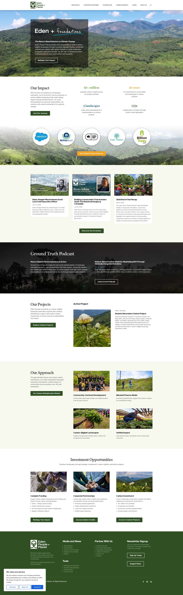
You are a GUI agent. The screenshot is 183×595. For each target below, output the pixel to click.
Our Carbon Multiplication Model (46, 393)
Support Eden (135, 564)
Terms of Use (68, 571)
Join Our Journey (40, 113)
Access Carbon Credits (85, 520)
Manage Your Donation (71, 565)
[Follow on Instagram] (147, 581)
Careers (98, 556)
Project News (68, 548)
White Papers (68, 546)
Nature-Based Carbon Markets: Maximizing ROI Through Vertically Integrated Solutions (120, 263)
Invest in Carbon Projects (129, 520)
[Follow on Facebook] (143, 581)
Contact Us (100, 554)
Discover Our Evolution (91, 231)
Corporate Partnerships (103, 548)
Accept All (37, 587)
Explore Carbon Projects (43, 325)
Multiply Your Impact (46, 60)
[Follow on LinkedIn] (150, 581)
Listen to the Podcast (106, 282)
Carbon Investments (103, 552)
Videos (66, 554)
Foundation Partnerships (104, 550)
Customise (12, 587)
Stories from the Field (71, 552)
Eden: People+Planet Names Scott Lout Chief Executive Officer (47, 200)
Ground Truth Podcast (71, 550)
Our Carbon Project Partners (91, 153)
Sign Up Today (136, 555)
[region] (25, 580)
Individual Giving (101, 546)
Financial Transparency (71, 567)
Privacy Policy (68, 569)
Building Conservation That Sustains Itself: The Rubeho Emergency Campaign (90, 201)
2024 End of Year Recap (126, 199)
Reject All (25, 587)
